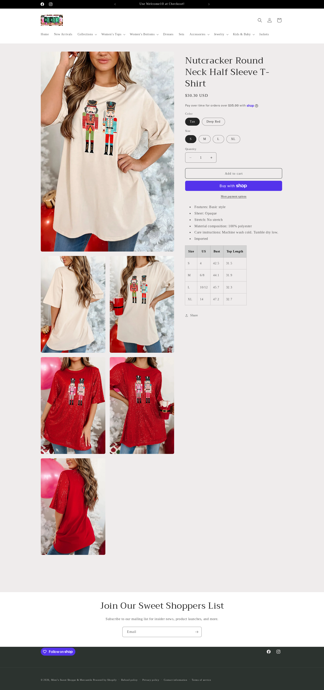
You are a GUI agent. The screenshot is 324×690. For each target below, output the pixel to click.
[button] (87, 34)
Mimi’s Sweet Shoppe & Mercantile (71, 680)
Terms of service (201, 679)
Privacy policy (150, 679)
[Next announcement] (209, 4)
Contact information (175, 679)
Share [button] (194, 315)
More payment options (234, 196)
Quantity (190, 149)
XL (233, 139)
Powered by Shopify (105, 680)
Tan (192, 121)
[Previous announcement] (115, 4)
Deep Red (213, 121)
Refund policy (129, 679)
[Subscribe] (196, 632)
